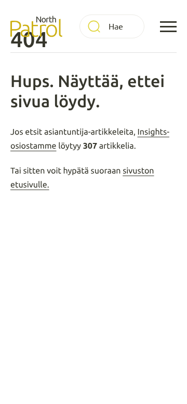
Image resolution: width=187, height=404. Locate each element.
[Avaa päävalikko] (168, 26)
